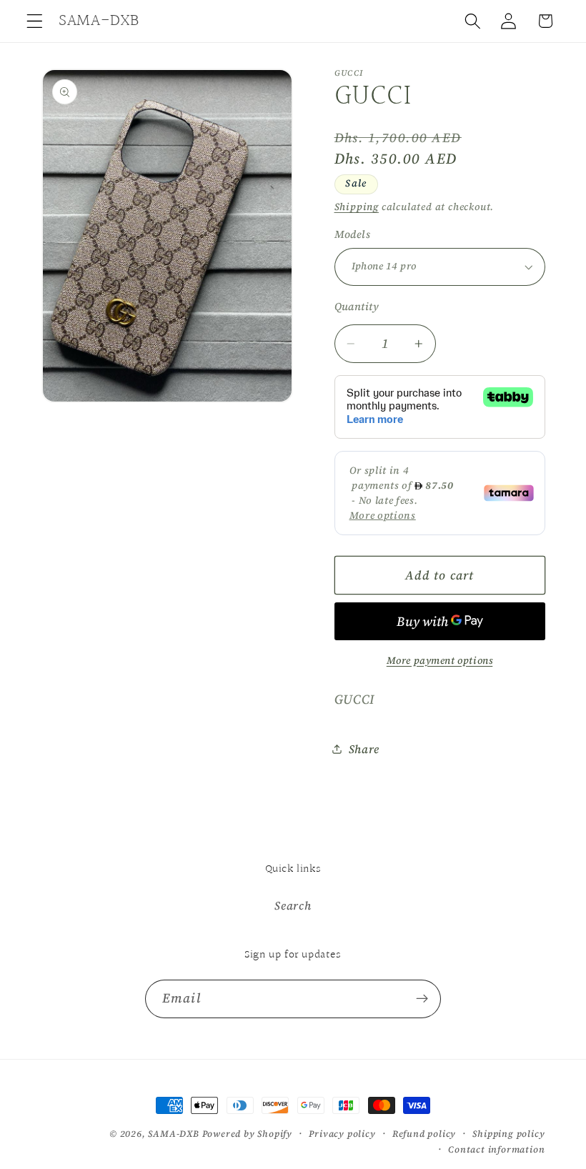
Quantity (356, 306)
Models (352, 234)
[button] (34, 21)
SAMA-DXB (173, 1134)
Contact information (496, 1149)
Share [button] (364, 749)
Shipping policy (508, 1134)
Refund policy (424, 1134)
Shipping (356, 207)
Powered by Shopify (247, 1134)
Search (292, 905)
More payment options (440, 660)
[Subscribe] (422, 999)
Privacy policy (342, 1134)
